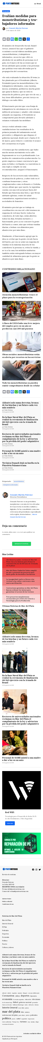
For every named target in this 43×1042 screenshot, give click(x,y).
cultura (17, 996)
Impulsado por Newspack (9, 1039)
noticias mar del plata (10, 1015)
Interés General (7, 924)
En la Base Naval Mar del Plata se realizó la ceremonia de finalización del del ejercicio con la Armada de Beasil (20, 421)
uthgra (37, 1022)
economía (7, 999)
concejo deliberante (33, 993)
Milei (22, 1012)
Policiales (5, 930)
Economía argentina (18, 999)
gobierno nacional (25, 1002)
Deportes (5, 934)
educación (28, 999)
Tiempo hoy (15, 1022)
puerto (14, 1019)
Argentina (14, 993)
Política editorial (7, 901)
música (27, 1012)
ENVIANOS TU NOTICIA (21, 543)
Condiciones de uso (8, 904)
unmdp (33, 1022)
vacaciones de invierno (8, 1024)
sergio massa (31, 1019)
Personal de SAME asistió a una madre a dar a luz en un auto (21, 452)
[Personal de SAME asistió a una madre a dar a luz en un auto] (14, 743)
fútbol (15, 1002)
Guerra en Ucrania (7, 1005)
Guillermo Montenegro (18, 1005)
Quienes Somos (6, 898)
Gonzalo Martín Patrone (18, 28)
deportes (25, 995)
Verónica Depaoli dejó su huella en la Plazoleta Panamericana (20, 464)
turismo (23, 1022)
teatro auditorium (6, 1022)
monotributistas (19, 481)
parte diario (22, 1015)
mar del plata (11, 1011)
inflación (31, 1005)
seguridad (24, 1019)
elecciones (36, 999)
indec (26, 1005)
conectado (19, 532)
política (6, 1018)
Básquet (25, 993)
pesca (28, 1015)
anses (9, 993)
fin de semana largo (7, 1002)
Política (4, 941)
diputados (33, 996)
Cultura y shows (8, 947)
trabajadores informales (10, 485)
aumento (20, 993)
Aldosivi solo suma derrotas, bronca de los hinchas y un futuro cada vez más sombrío (20, 405)
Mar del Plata (6, 920)
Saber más (10, 823)
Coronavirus (8, 995)
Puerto (4, 944)
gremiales (35, 1002)
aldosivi (4, 993)
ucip (29, 1022)
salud (18, 1019)
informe (37, 1005)
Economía (6, 11)
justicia (27, 1008)
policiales (33, 1015)
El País (4, 927)
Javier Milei (21, 1008)
